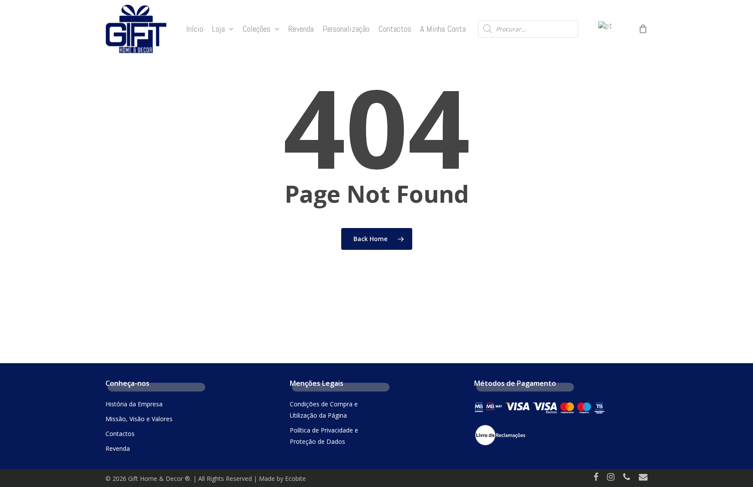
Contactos (120, 433)
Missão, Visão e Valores (139, 419)
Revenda (117, 448)
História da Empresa (134, 404)
